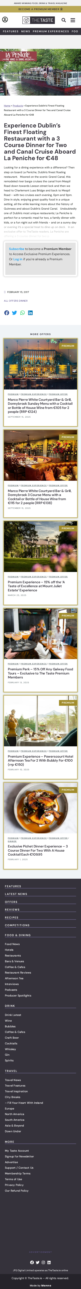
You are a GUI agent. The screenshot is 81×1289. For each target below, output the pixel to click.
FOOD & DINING (18, 935)
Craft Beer (12, 1037)
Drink (10, 1006)
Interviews (12, 984)
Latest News (16, 894)
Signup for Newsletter (19, 1156)
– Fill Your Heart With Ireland (24, 1103)
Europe (9, 1108)
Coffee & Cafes (15, 967)
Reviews (12, 909)
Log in (17, 259)
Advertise (11, 1162)
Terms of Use (13, 1179)
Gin (7, 1054)
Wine (8, 1020)
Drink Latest (13, 1015)
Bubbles (10, 1026)
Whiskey (10, 1049)
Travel (11, 1071)
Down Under (13, 1131)
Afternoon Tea (14, 978)
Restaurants (13, 955)
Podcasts (11, 990)
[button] (64, 20)
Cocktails (11, 1043)
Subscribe (16, 249)
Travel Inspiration (16, 1091)
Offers (11, 902)
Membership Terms (17, 1173)
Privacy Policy (14, 1185)
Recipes (11, 917)
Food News (12, 944)
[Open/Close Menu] (72, 20)
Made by (40, 1285)
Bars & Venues (14, 961)
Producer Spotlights (18, 995)
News (25, 31)
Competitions (17, 925)
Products (18, 105)
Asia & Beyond (14, 1125)
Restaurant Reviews (18, 972)
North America (14, 1114)
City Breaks (12, 1097)
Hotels (9, 950)
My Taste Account (17, 1150)
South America (15, 1120)
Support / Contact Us (19, 1167)
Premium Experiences (51, 31)
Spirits (9, 1060)
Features (11, 31)
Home (7, 105)
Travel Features (15, 1085)
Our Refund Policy (17, 1190)
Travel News (13, 1080)
